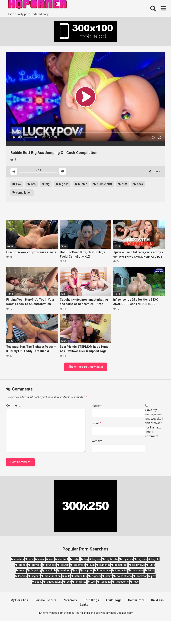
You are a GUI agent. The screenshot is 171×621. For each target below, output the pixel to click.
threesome (122, 581)
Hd (77, 570)
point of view (124, 576)
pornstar (142, 576)
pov (153, 576)
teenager (106, 581)
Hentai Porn (136, 600)
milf (67, 576)
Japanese (137, 570)
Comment (13, 405)
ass (33, 184)
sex (69, 581)
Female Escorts (45, 600)
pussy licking (54, 581)
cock (139, 184)
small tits (80, 581)
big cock (128, 559)
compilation (23, 192)
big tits (155, 559)
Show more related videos (85, 366)
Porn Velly (70, 600)
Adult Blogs (114, 600)
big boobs (112, 559)
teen (93, 581)
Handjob (51, 570)
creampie (79, 564)
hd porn (88, 570)
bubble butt (104, 184)
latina (151, 570)
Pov (18, 184)
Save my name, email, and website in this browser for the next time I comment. (154, 423)
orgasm (96, 576)
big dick (142, 559)
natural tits (80, 576)
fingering (36, 570)
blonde (23, 564)
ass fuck (63, 559)
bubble (82, 184)
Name (97, 405)
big (47, 184)
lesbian (22, 576)
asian (41, 559)
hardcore (65, 570)
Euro (152, 564)
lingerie (35, 576)
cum (92, 564)
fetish (22, 570)
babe (76, 559)
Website (97, 441)
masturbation (53, 576)
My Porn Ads (19, 600)
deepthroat (120, 564)
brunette (51, 564)
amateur (19, 559)
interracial (121, 570)
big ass (63, 184)
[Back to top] (157, 608)
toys (136, 581)
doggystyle (138, 564)
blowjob (36, 564)
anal (31, 559)
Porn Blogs (91, 600)
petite (109, 576)
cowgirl (65, 564)
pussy (38, 581)
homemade (104, 570)
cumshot (104, 564)
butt (124, 184)
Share (156, 171)
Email (96, 423)
